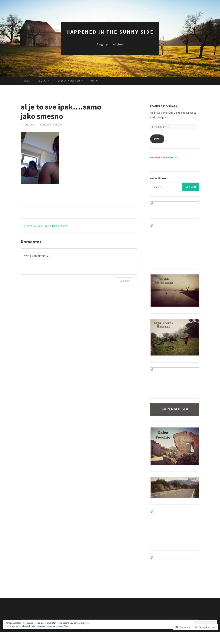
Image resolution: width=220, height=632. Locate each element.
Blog (27, 80)
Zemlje (42, 80)
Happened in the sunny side (110, 31)
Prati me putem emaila (163, 106)
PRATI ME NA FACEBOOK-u (164, 157)
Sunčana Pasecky (51, 124)
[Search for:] (174, 187)
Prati (157, 139)
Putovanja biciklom (68, 80)
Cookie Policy (63, 626)
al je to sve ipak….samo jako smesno (44, 225)
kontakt (95, 80)
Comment (124, 280)
